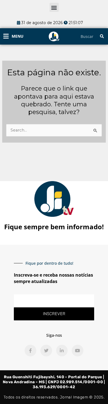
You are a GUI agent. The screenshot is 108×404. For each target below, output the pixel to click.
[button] (54, 7)
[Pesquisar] (102, 36)
